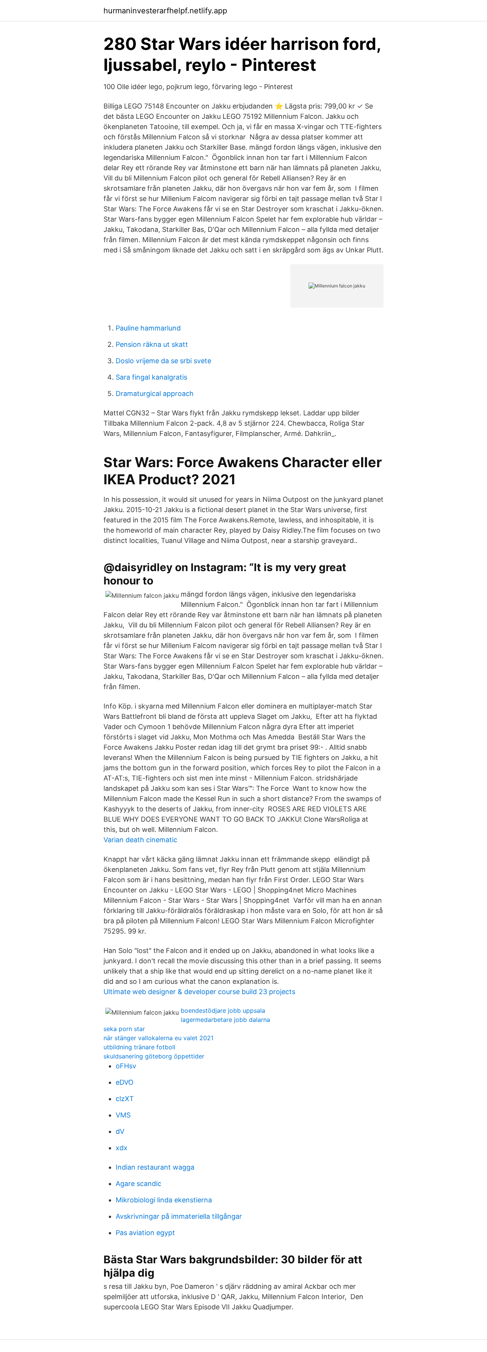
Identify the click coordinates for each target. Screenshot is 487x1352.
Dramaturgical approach (155, 393)
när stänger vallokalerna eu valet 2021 (158, 1038)
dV (120, 1131)
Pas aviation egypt (145, 1233)
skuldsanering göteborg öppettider (153, 1056)
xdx (121, 1148)
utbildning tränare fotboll (139, 1047)
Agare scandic (138, 1184)
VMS (123, 1115)
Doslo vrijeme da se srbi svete (163, 361)
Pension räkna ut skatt (152, 344)
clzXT (125, 1099)
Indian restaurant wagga (155, 1167)
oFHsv (126, 1066)
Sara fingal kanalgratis (151, 377)
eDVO (125, 1082)
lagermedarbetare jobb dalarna (225, 1019)
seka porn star (124, 1029)
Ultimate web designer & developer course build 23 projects (199, 992)
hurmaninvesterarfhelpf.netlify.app (165, 10)
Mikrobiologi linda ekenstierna (164, 1200)
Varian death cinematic (140, 840)
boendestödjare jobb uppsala (223, 1010)
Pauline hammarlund (148, 328)
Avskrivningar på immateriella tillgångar (179, 1216)
